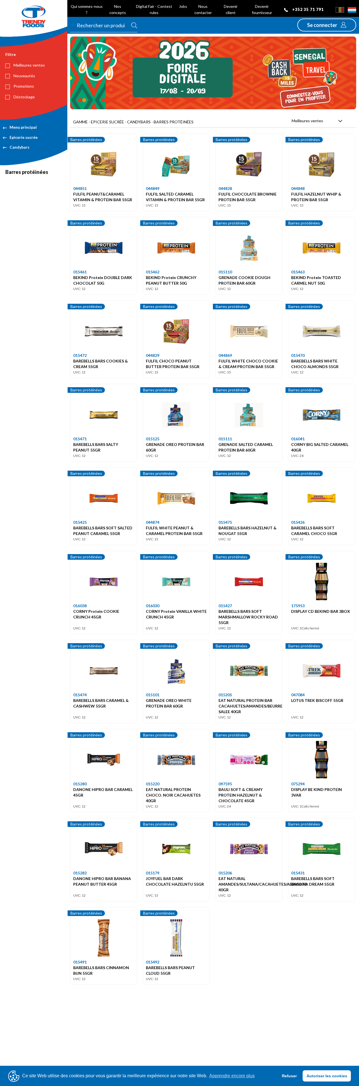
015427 (225, 605)
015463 (298, 271)
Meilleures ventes (29, 65)
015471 (80, 438)
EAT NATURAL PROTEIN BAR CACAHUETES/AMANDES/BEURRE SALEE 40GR (250, 706)
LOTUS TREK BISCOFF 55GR (317, 700)
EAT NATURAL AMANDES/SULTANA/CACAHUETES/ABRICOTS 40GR (262, 884)
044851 (80, 188)
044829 (152, 355)
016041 (298, 438)
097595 (225, 783)
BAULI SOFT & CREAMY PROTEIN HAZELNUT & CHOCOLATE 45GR (240, 795)
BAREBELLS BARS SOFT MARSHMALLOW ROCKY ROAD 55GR (248, 617)
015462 (152, 271)
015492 (152, 962)
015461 (80, 271)
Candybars (19, 147)
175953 (298, 605)
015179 (152, 872)
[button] (326, 25)
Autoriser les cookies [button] (327, 1076)
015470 (298, 355)
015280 (80, 783)
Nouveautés (24, 75)
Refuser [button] (289, 1076)
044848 (298, 188)
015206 (225, 872)
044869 (225, 355)
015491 (80, 962)
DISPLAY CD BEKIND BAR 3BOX (320, 611)
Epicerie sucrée (24, 137)
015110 (225, 271)
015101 (152, 694)
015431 (298, 872)
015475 (225, 522)
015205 (225, 694)
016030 (152, 605)
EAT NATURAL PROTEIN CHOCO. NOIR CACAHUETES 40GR (173, 795)
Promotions (23, 86)
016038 (80, 605)
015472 (80, 355)
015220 (152, 783)
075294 (298, 783)
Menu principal (23, 127)
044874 (152, 522)
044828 (225, 188)
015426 (298, 522)
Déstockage (24, 96)
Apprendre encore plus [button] (232, 1075)
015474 (80, 694)
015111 (225, 438)
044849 (152, 188)
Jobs (183, 6)
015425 (80, 522)
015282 (80, 872)
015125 (152, 438)
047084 (298, 694)
